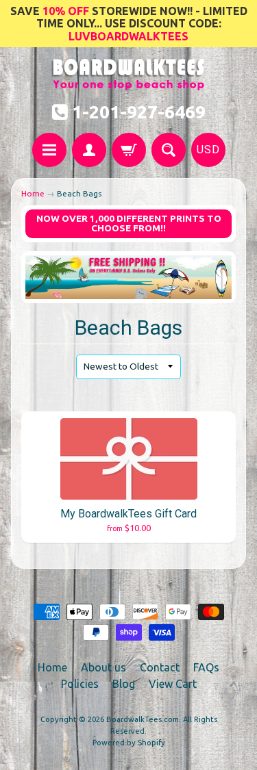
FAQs (206, 667)
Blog (123, 684)
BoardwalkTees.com (142, 719)
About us (103, 667)
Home (33, 193)
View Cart (173, 684)
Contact (160, 667)
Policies (80, 684)
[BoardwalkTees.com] (128, 83)
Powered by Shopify (129, 743)
